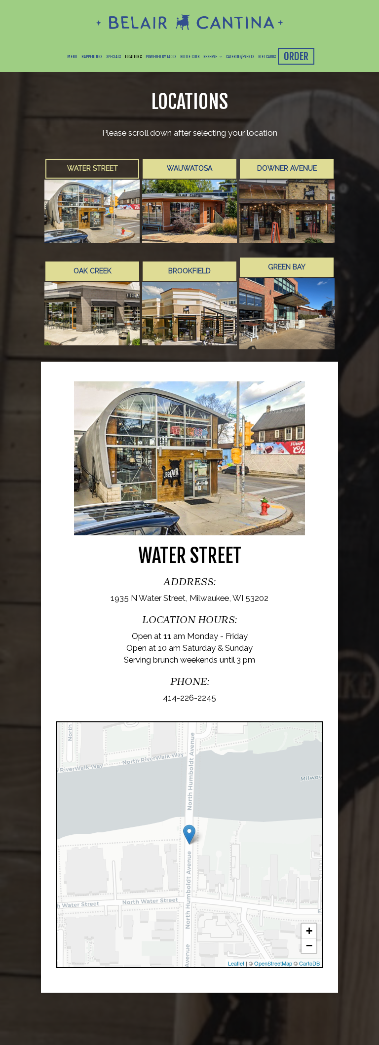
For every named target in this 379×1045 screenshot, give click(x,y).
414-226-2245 (189, 698)
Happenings (91, 56)
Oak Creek (92, 271)
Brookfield (189, 271)
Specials (113, 56)
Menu (72, 56)
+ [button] (309, 931)
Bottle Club (189, 56)
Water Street (92, 168)
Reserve (210, 56)
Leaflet (236, 963)
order (296, 56)
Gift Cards (267, 56)
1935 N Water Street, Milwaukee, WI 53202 (189, 598)
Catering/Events (240, 56)
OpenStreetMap (273, 963)
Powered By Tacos (161, 56)
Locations (133, 56)
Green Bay (286, 267)
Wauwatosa (189, 168)
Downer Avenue (287, 168)
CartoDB (309, 963)
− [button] (309, 945)
